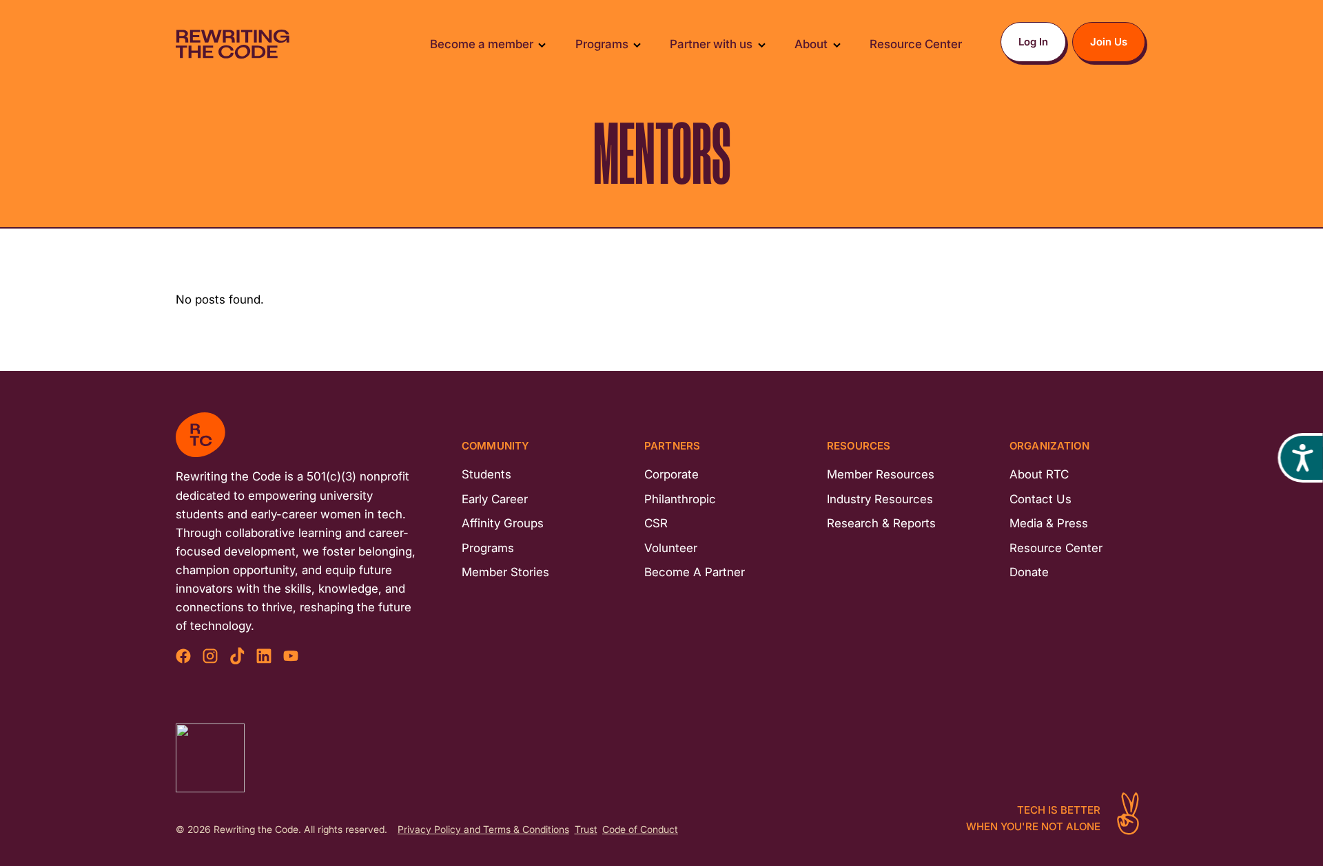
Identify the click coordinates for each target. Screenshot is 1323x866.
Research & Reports (881, 523)
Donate (1029, 572)
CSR (656, 523)
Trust (586, 830)
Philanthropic (680, 499)
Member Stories (505, 572)
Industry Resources (880, 499)
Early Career (495, 499)
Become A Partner (694, 572)
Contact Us (1040, 499)
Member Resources (880, 474)
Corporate (671, 474)
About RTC (1039, 474)
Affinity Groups (503, 523)
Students (486, 474)
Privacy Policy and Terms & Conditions (483, 830)
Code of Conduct (640, 830)
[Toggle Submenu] (542, 44)
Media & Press (1048, 523)
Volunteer (670, 548)
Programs (488, 548)
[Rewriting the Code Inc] (210, 758)
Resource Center (1055, 548)
